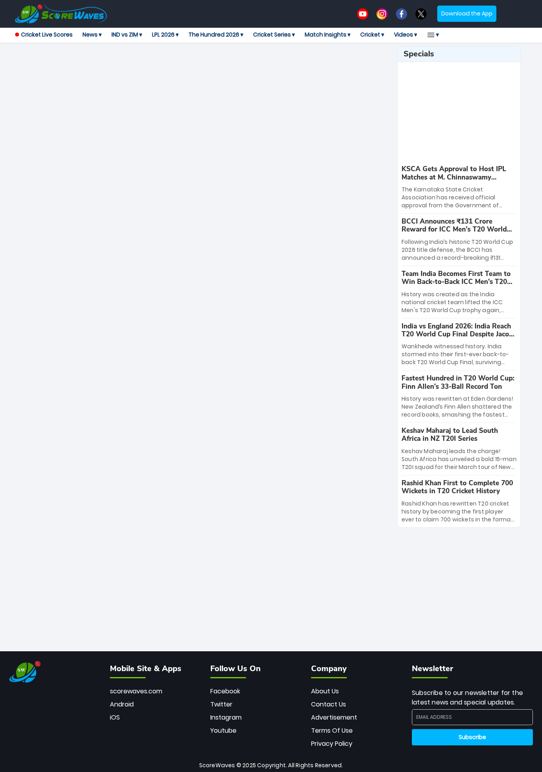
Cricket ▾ (372, 35)
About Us (325, 691)
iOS (115, 717)
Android (122, 704)
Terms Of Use (332, 730)
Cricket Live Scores (47, 35)
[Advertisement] (203, 64)
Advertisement (334, 717)
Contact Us (328, 704)
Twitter (221, 704)
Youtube (223, 730)
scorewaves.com (136, 691)
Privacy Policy (331, 744)
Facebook (225, 691)
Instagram (226, 717)
